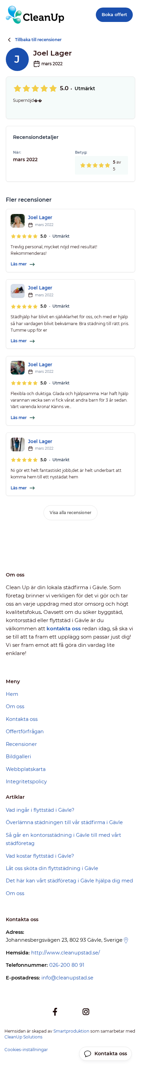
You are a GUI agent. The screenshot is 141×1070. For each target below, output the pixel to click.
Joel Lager (40, 217)
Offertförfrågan (25, 731)
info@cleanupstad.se (67, 978)
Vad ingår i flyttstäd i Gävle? (40, 810)
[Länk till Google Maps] (126, 940)
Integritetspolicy (26, 781)
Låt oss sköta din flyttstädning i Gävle (52, 868)
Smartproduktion (71, 1031)
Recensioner (21, 744)
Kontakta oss (22, 719)
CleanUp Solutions (23, 1036)
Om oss (15, 706)
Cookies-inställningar (26, 1049)
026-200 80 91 (66, 965)
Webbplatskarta (26, 769)
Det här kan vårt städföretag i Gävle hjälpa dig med (69, 881)
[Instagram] (85, 1012)
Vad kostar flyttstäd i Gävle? (40, 856)
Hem (12, 694)
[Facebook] (55, 1012)
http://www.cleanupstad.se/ (65, 953)
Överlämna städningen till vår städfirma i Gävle (64, 822)
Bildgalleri (18, 756)
